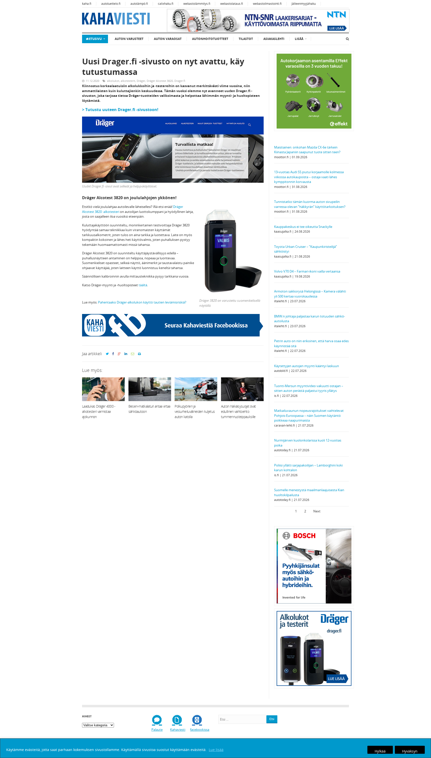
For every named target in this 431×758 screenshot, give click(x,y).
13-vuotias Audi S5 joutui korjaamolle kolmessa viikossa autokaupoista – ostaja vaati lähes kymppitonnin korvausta (309, 177)
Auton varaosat (168, 39)
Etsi (271, 719)
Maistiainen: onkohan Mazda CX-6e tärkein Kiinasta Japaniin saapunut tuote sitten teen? (307, 149)
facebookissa (199, 729)
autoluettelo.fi (110, 3)
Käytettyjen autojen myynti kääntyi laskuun (306, 366)
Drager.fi (179, 81)
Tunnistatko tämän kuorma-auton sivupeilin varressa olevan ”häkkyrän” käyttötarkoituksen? (309, 204)
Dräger (141, 81)
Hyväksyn (410, 751)
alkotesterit (128, 81)
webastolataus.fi (231, 3)
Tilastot (246, 39)
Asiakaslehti (273, 39)
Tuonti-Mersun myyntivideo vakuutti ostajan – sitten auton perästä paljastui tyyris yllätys (308, 388)
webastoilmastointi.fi (267, 3)
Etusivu (95, 39)
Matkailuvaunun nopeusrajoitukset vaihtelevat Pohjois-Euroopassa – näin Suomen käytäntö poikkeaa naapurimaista (309, 415)
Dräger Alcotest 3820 (160, 81)
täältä (143, 285)
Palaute (157, 729)
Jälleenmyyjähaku (304, 3)
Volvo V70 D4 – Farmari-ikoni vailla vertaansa (307, 271)
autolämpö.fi (139, 3)
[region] (215, 748)
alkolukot (113, 81)
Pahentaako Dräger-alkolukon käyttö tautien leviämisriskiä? (142, 302)
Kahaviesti (177, 729)
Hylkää (380, 751)
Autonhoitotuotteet (210, 39)
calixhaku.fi (165, 3)
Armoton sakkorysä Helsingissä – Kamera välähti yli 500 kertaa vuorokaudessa (310, 294)
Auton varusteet (129, 39)
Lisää (299, 39)
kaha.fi (86, 3)
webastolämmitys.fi (196, 3)
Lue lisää (216, 749)
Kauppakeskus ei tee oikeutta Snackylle (303, 226)
